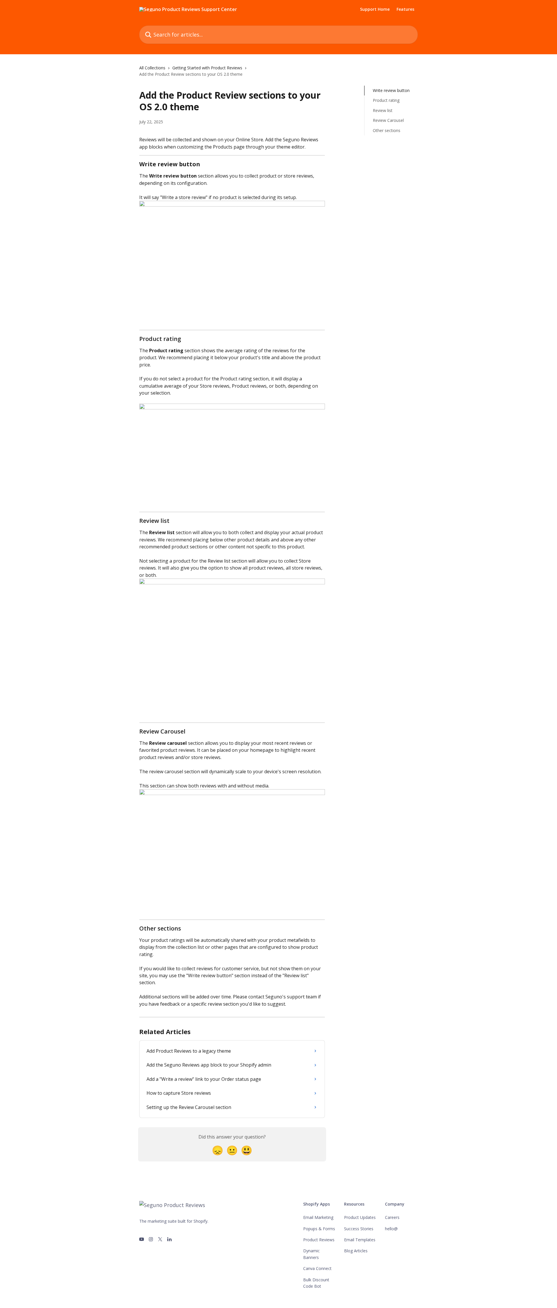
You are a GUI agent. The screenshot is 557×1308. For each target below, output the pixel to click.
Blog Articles (356, 1250)
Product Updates (360, 1217)
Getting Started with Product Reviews (207, 68)
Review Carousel (388, 120)
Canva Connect (317, 1268)
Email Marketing (318, 1217)
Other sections (386, 130)
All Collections (152, 68)
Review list (383, 110)
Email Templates (359, 1239)
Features (405, 9)
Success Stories (358, 1228)
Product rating (386, 100)
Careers (392, 1217)
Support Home (375, 9)
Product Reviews (318, 1239)
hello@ (391, 1228)
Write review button (391, 90)
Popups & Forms (319, 1228)
